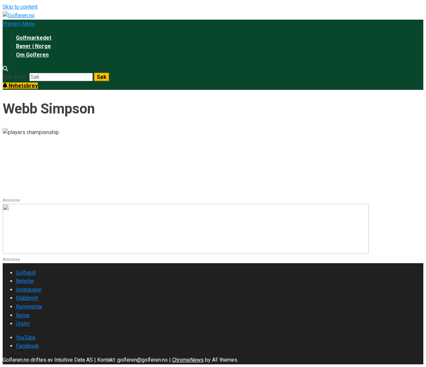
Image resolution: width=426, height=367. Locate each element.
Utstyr (23, 323)
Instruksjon (29, 289)
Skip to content (20, 7)
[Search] (5, 69)
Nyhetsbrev (22, 86)
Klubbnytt (27, 298)
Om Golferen (32, 55)
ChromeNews (188, 360)
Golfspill (26, 273)
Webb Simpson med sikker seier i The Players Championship (149, 158)
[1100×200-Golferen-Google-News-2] (186, 252)
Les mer (13, 192)
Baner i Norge (33, 46)
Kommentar (29, 306)
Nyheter (25, 281)
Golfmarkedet (33, 38)
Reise (23, 315)
